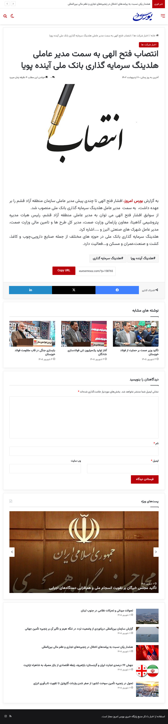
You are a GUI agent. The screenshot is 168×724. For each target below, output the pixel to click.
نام (156, 444)
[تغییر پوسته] (12, 17)
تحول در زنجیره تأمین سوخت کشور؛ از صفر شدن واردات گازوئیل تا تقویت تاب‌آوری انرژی (83, 683)
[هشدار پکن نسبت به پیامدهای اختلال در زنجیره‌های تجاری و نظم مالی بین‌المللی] (147, 652)
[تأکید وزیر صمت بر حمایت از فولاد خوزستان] (136, 334)
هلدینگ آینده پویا (142, 258)
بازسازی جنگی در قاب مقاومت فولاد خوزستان (35, 352)
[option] (84, 552)
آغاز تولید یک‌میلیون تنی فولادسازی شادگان (87, 352)
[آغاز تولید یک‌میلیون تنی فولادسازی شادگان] (84, 334)
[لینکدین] (30, 290)
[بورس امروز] (142, 16)
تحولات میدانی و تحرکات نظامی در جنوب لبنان (107, 611)
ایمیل (155, 461)
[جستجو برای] (5, 17)
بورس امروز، (133, 201)
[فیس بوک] (117, 290)
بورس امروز (119, 717)
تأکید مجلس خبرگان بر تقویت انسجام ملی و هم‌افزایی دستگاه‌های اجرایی (103, 588)
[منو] (163, 17)
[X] (73, 290)
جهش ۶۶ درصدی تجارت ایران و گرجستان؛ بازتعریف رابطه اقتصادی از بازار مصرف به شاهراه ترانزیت (100, 4)
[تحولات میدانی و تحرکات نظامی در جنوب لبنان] (147, 616)
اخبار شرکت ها (141, 36)
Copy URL (64, 270)
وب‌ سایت (76, 461)
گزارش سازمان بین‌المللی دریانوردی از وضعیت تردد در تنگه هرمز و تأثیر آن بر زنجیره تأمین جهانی (79, 629)
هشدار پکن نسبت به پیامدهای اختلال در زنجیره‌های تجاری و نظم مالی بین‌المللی (87, 647)
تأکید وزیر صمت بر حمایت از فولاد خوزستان (139, 352)
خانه (153, 36)
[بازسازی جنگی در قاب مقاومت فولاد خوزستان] (32, 334)
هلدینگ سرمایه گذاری (107, 258)
